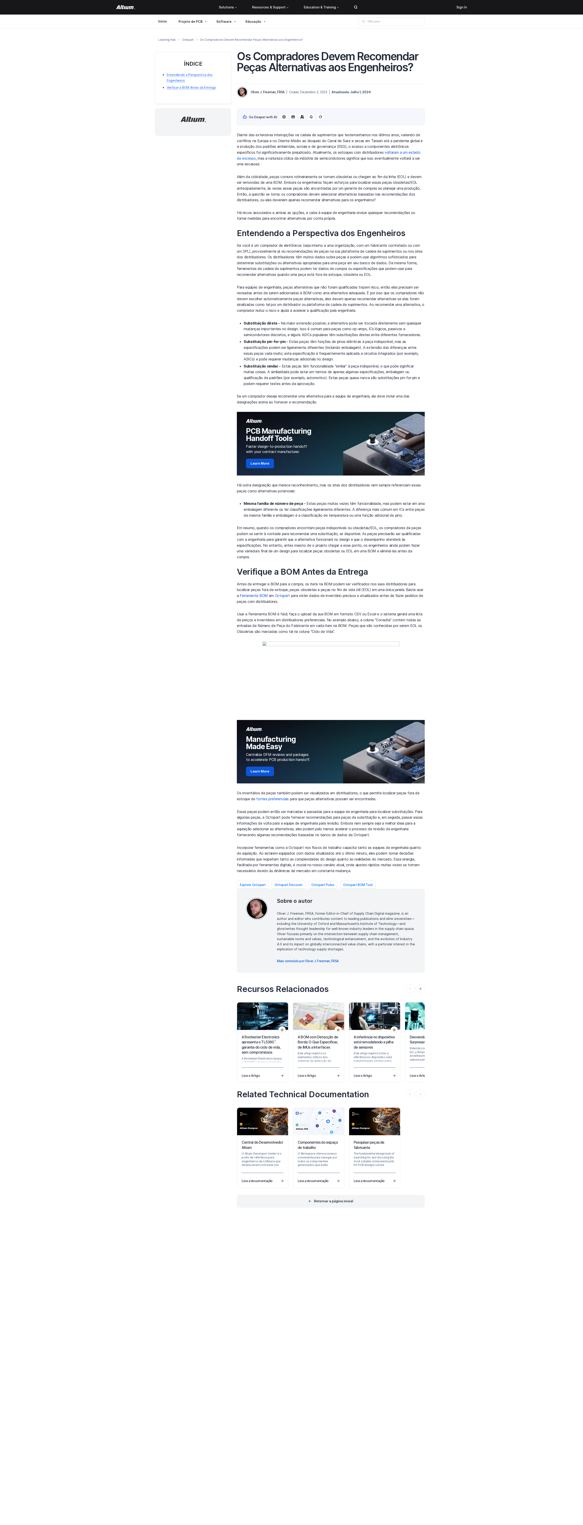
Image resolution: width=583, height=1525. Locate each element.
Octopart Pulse (322, 885)
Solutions (226, 7)
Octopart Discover (288, 885)
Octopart (188, 39)
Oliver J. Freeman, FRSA (268, 92)
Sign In (461, 7)
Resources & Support (269, 7)
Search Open (356, 7)
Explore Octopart (253, 885)
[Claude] (302, 117)
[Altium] (125, 7)
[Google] (311, 117)
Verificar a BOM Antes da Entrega (191, 87)
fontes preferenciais (272, 799)
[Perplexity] (293, 117)
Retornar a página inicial (333, 1201)
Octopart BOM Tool (358, 885)
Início (162, 21)
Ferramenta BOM (254, 595)
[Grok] (320, 117)
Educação (253, 21)
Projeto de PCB (190, 21)
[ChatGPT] (284, 117)
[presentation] (420, 988)
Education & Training (320, 7)
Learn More (260, 463)
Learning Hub (167, 39)
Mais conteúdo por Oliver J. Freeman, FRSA (308, 961)
